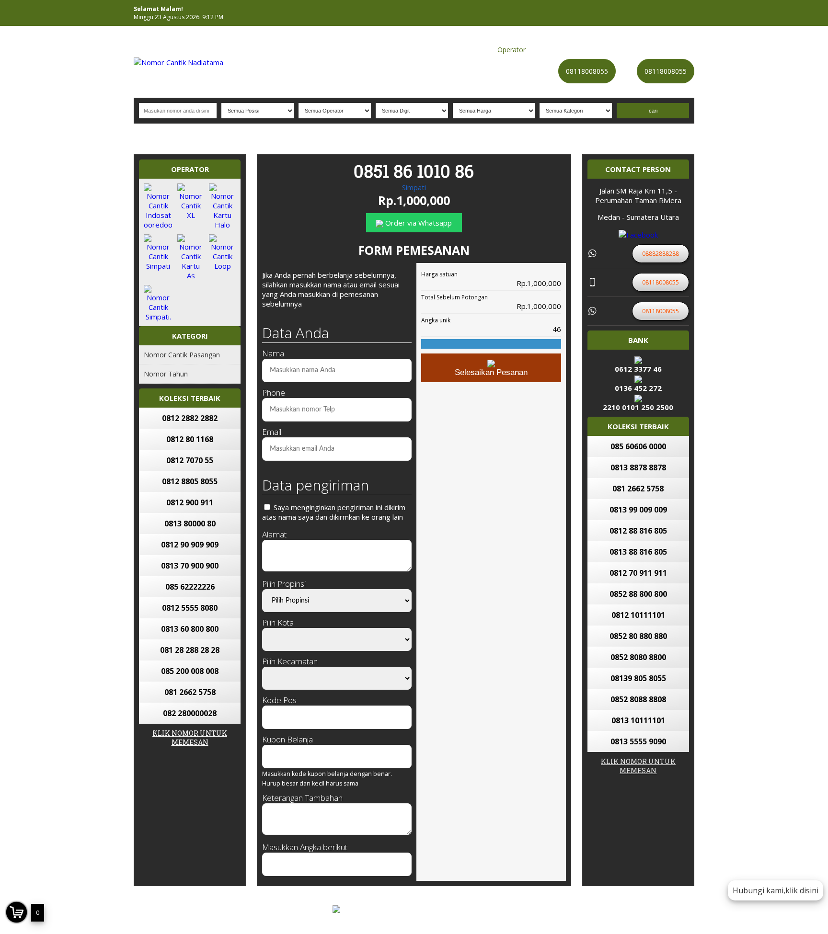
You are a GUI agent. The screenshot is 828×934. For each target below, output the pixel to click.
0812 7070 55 (189, 460)
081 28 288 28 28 (189, 650)
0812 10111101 (638, 615)
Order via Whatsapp (417, 223)
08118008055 (587, 71)
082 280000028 (190, 713)
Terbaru (600, 49)
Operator (511, 49)
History (629, 49)
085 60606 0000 (638, 446)
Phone (273, 392)
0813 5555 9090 (638, 741)
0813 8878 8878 (638, 467)
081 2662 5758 (190, 692)
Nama (273, 353)
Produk (430, 49)
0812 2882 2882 (190, 418)
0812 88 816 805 (638, 530)
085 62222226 (190, 586)
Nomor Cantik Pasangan (182, 354)
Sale (650, 49)
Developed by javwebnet (464, 916)
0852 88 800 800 (638, 594)
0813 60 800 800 (189, 629)
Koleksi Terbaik (469, 49)
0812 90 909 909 (189, 544)
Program (676, 49)
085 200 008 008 (189, 671)
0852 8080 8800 (638, 657)
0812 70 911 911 (638, 573)
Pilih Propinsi (284, 583)
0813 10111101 (638, 720)
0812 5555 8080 (190, 608)
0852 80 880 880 (638, 636)
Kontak (573, 49)
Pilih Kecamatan (290, 661)
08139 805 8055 (638, 678)
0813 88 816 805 (638, 552)
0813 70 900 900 (189, 565)
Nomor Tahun (166, 373)
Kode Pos (279, 700)
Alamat (274, 534)
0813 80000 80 (190, 523)
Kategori (543, 49)
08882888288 (718, 925)
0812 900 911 (189, 502)
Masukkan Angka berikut (304, 847)
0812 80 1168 (189, 439)
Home (404, 49)
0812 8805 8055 (190, 481)
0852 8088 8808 (638, 699)
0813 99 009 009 (638, 509)
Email (271, 431)
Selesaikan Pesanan (491, 372)
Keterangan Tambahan (302, 797)
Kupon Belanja (287, 739)
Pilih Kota (278, 622)
